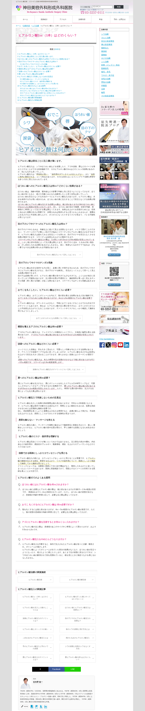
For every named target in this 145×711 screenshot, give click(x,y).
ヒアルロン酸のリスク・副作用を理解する (36, 81)
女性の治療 (105, 79)
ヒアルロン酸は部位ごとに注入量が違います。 (36, 56)
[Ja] (32, 706)
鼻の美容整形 (106, 44)
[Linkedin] (45, 706)
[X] (41, 706)
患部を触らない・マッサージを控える (34, 79)
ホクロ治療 (105, 58)
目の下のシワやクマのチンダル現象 (33, 64)
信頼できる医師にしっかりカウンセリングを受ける (39, 83)
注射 (103, 89)
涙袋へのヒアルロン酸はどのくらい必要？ (34, 71)
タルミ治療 (105, 38)
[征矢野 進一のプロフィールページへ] (25, 683)
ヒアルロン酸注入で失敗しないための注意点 (35, 77)
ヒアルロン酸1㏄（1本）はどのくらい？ (33, 54)
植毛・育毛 (105, 72)
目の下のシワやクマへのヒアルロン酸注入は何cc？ (37, 62)
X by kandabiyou (106, 339)
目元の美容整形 (107, 41)
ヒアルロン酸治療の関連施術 (29, 98)
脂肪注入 (105, 48)
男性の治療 (105, 82)
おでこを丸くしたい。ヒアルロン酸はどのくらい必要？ (39, 66)
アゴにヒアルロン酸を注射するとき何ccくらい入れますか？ (43, 93)
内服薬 (104, 85)
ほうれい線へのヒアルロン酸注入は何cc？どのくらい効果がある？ (43, 59)
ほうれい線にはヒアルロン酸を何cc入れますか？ (39, 88)
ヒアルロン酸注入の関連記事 (29, 100)
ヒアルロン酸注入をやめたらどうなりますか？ (38, 95)
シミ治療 (105, 62)
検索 (119, 7)
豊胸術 (104, 55)
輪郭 (103, 92)
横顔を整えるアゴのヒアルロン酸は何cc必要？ (36, 69)
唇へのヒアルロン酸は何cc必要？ (30, 74)
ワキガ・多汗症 (107, 75)
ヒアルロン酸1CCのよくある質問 (31, 86)
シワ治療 (105, 34)
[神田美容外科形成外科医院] (44, 9)
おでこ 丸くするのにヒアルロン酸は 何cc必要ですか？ (41, 91)
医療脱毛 (105, 68)
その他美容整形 (107, 96)
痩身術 (104, 51)
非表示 (57, 49)
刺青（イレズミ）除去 (110, 65)
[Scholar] (36, 706)
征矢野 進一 (38, 682)
